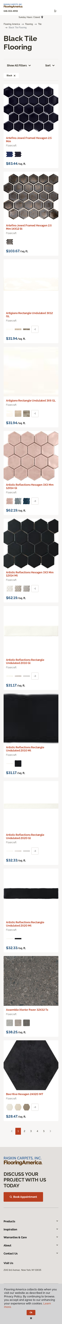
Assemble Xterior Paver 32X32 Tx (27, 1009)
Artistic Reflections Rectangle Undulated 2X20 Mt (25, 924)
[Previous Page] (12, 1131)
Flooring (29, 24)
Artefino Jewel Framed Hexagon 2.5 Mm (29, 139)
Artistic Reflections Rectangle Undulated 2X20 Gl (25, 836)
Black (9, 75)
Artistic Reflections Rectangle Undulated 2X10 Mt (25, 749)
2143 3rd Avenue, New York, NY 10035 (22, 1270)
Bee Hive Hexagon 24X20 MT (24, 1094)
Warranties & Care (15, 1237)
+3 (35, 501)
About (7, 1245)
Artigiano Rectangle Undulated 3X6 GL (31, 400)
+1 (35, 329)
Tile (40, 24)
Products (9, 1221)
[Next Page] (50, 1131)
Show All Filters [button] (17, 65)
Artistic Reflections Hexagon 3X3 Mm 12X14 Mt (30, 574)
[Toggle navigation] (55, 11)
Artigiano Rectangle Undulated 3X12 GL (29, 314)
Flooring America (12, 24)
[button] (14, 75)
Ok (31, 1312)
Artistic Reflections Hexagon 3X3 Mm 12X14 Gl (30, 486)
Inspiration (10, 1229)
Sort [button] (48, 65)
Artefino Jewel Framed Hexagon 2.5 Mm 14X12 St (29, 227)
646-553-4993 (11, 11)
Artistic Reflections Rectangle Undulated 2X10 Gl (25, 661)
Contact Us (11, 1253)
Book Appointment (25, 1196)
